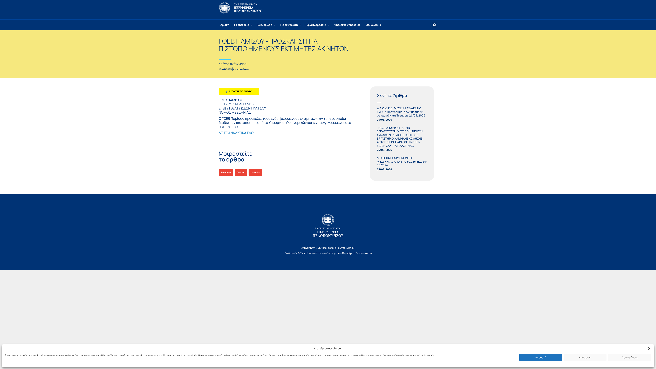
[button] (649, 348)
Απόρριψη (585, 357)
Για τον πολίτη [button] (289, 25)
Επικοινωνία (373, 25)
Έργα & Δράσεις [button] (316, 25)
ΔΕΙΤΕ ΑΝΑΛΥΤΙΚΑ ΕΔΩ (236, 133)
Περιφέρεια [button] (241, 25)
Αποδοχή (540, 357)
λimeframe (327, 253)
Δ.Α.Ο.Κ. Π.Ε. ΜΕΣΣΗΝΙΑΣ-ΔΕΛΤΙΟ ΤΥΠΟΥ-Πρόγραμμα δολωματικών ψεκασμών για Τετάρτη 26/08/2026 (402, 112)
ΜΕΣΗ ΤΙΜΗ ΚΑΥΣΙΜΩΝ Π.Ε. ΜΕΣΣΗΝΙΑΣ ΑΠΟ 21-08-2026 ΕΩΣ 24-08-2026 (402, 161)
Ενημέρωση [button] (264, 25)
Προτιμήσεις (629, 357)
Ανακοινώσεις (241, 69)
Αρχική (224, 25)
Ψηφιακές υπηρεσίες (347, 25)
